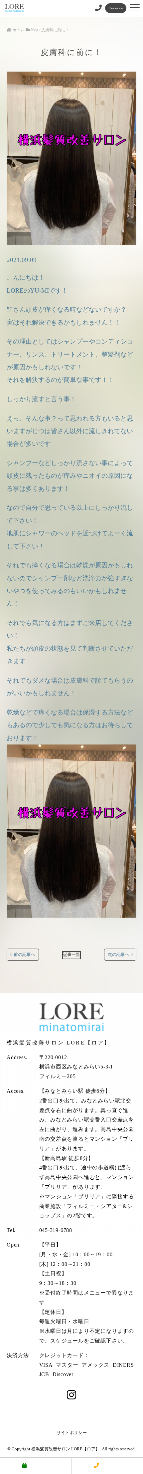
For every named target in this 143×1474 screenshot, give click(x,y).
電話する (111, 1465)
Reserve (115, 8)
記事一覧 (71, 954)
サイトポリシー (72, 1432)
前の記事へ (24, 954)
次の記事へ (118, 954)
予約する (39, 1465)
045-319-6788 (55, 1230)
